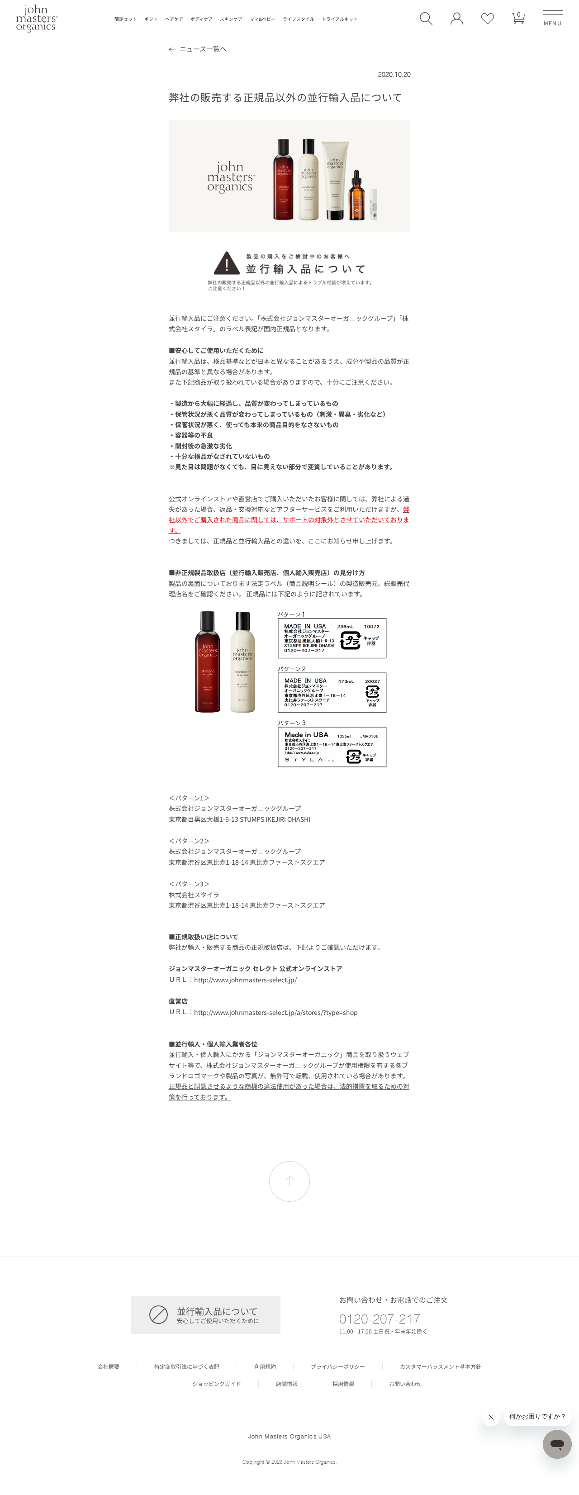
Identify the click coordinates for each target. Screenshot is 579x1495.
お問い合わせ (405, 1383)
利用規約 (265, 1366)
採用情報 (343, 1383)
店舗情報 (287, 1383)
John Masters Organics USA (289, 1436)
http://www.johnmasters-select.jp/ (245, 979)
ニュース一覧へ (202, 48)
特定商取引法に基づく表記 (186, 1366)
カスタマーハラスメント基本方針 (440, 1366)
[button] (426, 19)
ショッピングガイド (216, 1383)
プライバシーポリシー (338, 1366)
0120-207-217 (380, 1318)
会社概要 (108, 1366)
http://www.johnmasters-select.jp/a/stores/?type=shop (276, 1012)
